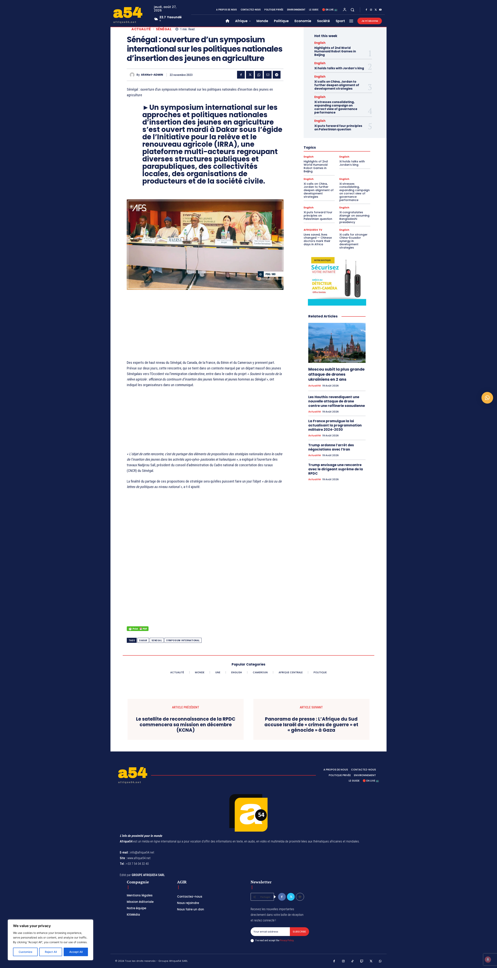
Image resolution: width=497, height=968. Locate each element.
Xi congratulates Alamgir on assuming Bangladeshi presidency (354, 217)
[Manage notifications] (488, 959)
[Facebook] (366, 10)
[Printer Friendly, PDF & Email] (138, 630)
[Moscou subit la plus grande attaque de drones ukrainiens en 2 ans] (337, 343)
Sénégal (164, 29)
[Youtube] (380, 10)
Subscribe (299, 931)
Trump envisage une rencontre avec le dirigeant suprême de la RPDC (335, 469)
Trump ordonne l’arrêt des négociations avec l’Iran (331, 447)
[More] (300, 897)
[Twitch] (362, 961)
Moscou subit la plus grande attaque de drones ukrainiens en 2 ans (336, 374)
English (319, 42)
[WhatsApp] (259, 75)
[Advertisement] (205, 322)
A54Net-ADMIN (152, 74)
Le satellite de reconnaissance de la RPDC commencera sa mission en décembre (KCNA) (185, 724)
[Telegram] (277, 75)
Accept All (76, 951)
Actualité (141, 29)
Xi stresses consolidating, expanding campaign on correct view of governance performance (335, 107)
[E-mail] (268, 75)
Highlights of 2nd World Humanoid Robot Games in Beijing (335, 51)
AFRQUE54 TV (313, 230)
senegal (156, 640)
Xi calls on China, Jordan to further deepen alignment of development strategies (336, 85)
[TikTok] (352, 961)
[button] (352, 9)
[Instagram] (371, 10)
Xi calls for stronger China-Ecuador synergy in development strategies (353, 241)
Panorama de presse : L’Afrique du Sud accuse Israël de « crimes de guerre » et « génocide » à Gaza (311, 724)
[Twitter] (375, 10)
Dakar (143, 640)
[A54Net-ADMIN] (133, 74)
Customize (25, 951)
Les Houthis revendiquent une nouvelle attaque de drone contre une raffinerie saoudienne (336, 401)
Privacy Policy (286, 940)
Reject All (51, 951)
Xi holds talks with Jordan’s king (339, 68)
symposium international (183, 640)
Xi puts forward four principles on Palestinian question (338, 127)
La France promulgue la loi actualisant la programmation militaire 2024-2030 (335, 425)
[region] (50, 939)
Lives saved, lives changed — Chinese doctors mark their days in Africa (318, 239)
